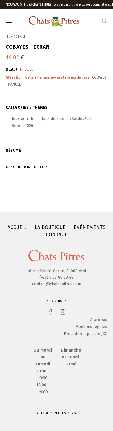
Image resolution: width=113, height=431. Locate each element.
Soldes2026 (22, 125)
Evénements (90, 227)
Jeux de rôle (23, 118)
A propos (98, 319)
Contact (56, 234)
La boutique (50, 227)
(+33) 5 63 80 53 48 (56, 277)
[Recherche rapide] (104, 21)
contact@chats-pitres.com (56, 284)
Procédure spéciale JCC (85, 333)
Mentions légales (91, 326)
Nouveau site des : (30, 4)
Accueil (17, 227)
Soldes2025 (82, 118)
